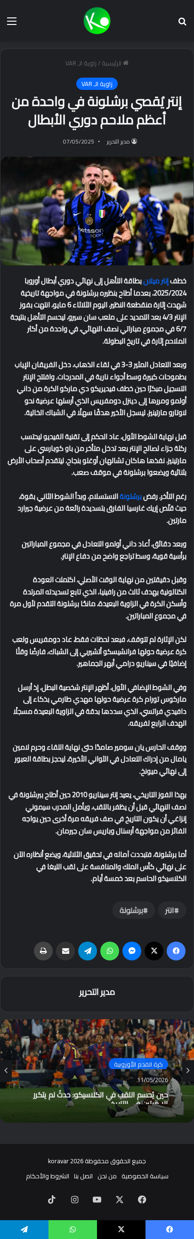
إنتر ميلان (156, 281)
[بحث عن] (182, 24)
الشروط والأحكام (47, 1176)
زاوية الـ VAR (81, 63)
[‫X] (154, 951)
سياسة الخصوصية (145, 1176)
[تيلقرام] (87, 951)
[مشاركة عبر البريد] (65, 951)
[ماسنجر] (131, 951)
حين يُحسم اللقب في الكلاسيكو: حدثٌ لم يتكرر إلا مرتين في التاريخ (100, 1095)
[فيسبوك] (176, 951)
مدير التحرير (118, 141)
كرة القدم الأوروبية (138, 1063)
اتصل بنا (83, 1176)
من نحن (107, 1176)
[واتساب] (109, 951)
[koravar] (97, 21)
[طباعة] (43, 951)
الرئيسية (112, 63)
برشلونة (131, 496)
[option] (97, 1071)
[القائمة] (11, 24)
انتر (169, 910)
